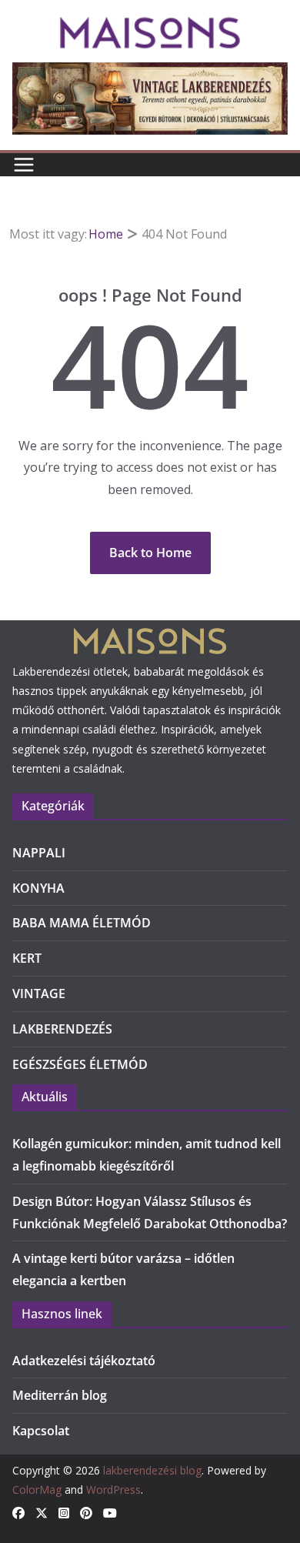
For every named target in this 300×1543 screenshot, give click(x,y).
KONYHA (38, 888)
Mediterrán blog (59, 1395)
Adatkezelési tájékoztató (83, 1360)
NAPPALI (38, 852)
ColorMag (37, 1489)
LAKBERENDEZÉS (62, 1028)
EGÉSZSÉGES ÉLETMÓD (80, 1064)
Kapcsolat (40, 1430)
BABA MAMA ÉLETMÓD (81, 922)
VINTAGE (38, 993)
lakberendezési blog (152, 1470)
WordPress (113, 1489)
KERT (27, 958)
